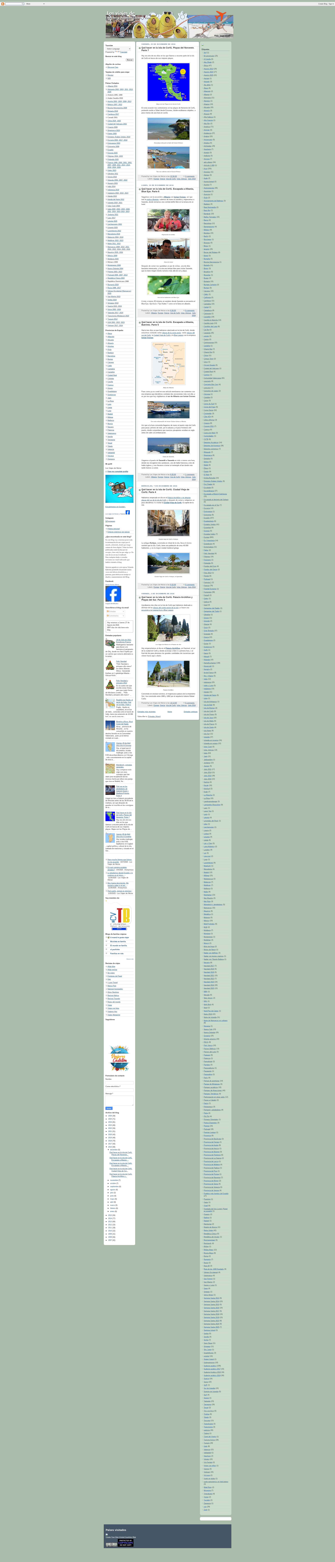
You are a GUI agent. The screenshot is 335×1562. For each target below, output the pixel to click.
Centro (206, 339)
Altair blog (111, 966)
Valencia (111, 449)
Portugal (207, 1129)
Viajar (110, 1005)
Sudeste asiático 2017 (212, 1369)
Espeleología (209, 521)
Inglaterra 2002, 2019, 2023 (118, 193)
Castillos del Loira (210, 326)
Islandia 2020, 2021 (115, 203)
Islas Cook (208, 747)
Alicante (111, 340)
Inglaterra (207, 689)
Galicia (206, 602)
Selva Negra (208, 1295)
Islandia (207, 737)
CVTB (206, 439)
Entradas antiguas (191, 712)
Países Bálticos (210, 1049)
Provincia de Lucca (211, 1161)
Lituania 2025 (113, 228)
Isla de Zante (209, 727)
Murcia (110, 424)
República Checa (210, 1234)
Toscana (207, 1421)
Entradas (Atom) (154, 716)
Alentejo (207, 101)
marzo (112, 1205)
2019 (110, 1138)
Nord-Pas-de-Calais (211, 1011)
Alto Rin (207, 124)
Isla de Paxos (209, 724)
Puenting (207, 1199)
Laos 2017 (111, 218)
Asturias (111, 346)
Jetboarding (208, 760)
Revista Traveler (114, 999)
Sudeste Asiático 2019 (212, 1372)
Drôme (206, 462)
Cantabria (111, 369)
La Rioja (111, 401)
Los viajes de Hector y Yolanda (115, 514)
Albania (167, 197)
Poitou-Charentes (210, 1123)
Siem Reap (208, 1343)
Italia (205, 753)
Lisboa (206, 834)
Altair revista (112, 970)
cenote (206, 336)
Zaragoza (111, 459)
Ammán (207, 130)
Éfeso (206, 468)
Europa (156, 179)
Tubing (206, 1433)
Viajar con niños (210, 1466)
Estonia (207, 531)
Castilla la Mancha (211, 320)
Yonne (206, 1497)
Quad (206, 1206)
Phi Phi (206, 1116)
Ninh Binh (207, 1004)
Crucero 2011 (209, 426)
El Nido (206, 475)
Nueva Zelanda (209, 1032)
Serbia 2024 (112, 300)
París (206, 1078)
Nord (205, 1008)
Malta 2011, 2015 (114, 244)
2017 (110, 1144)
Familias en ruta (116, 954)
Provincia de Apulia (211, 1145)
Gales (206, 599)
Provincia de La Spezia (212, 1158)
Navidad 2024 (209, 985)
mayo (112, 1199)
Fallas (206, 550)
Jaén (205, 756)
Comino (207, 375)
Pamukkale (208, 1061)
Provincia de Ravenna (212, 1177)
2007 (110, 1240)
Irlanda (206, 692)
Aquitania (207, 149)
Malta (206, 892)
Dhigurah (207, 452)
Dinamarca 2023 (114, 130)
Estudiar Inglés (209, 534)
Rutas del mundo (114, 1002)
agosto (113, 1190)
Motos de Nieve (210, 950)
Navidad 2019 (209, 972)
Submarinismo (209, 1363)
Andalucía (207, 133)
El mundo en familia (118, 946)
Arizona (207, 159)
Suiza (206, 1382)
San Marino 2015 (114, 297)
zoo (205, 1507)
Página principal (114, 529)
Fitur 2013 (207, 573)
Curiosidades (209, 436)
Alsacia (206, 114)
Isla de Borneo (209, 708)
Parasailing (208, 1074)
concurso (207, 388)
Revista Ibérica (113, 995)
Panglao (207, 1065)
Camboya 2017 (113, 114)
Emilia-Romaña (209, 478)
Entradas (112, 611)
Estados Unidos (210, 524)
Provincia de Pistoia (211, 1174)
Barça (206, 220)
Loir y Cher (208, 843)
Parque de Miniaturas (212, 1084)
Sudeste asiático (210, 1366)
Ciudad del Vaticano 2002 (117, 124)
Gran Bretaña (209, 631)
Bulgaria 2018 (113, 111)
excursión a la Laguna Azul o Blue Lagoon (157, 610)
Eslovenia (207, 515)
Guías (206, 644)
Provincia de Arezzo (211, 1148)
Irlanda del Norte (210, 695)
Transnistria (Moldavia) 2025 (118, 316)
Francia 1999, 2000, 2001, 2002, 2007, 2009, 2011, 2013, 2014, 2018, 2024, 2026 (120, 165)
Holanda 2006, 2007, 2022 (117, 180)
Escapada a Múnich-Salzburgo (215, 494)
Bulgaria (207, 281)
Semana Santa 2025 (211, 1327)
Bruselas (207, 275)
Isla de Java (208, 718)
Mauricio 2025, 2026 (115, 252)
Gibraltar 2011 (113, 174)
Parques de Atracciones (213, 1090)
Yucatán (207, 1500)
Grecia (162, 179)
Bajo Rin (207, 210)
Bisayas (207, 243)
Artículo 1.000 (209, 165)
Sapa (206, 1288)
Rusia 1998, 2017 (114, 288)
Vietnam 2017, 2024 (115, 326)
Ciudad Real (112, 375)
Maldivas (207, 885)
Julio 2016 (192, 179)
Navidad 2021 (209, 975)
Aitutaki (207, 82)
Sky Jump (207, 1350)
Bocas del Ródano (211, 252)
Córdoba (111, 379)
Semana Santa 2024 (211, 1324)
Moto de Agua (209, 946)
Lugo (109, 411)
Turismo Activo (209, 1440)
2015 (110, 1215)
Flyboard (207, 579)
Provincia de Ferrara (211, 1142)
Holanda (207, 660)
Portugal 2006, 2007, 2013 (117, 275)
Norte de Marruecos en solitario (215, 1021)
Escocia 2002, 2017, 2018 (117, 140)
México (206, 921)
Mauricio (207, 911)
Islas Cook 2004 (114, 206)
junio (112, 1196)
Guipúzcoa (112, 395)
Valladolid (111, 453)
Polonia (206, 1126)
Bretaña (207, 265)
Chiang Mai (208, 349)
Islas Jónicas (182, 179)
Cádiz (110, 366)
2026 (110, 1116)
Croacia (207, 423)
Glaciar (206, 624)
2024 (110, 1122)
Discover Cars (113, 67)
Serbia (206, 1334)
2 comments (190, 176)
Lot (205, 853)
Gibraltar (207, 615)
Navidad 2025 (209, 988)
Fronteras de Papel (115, 976)
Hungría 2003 (113, 183)
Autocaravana (209, 188)
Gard (205, 605)
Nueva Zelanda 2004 (115, 269)
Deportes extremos (211, 449)
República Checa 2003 (116, 278)
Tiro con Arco (209, 1411)
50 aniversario (209, 56)
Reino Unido (208, 1230)
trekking (207, 1430)
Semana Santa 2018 (211, 1314)
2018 (110, 1141)
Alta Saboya (208, 117)
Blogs (206, 246)
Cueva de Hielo (209, 433)
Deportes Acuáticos (211, 442)
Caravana (207, 314)
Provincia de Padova (211, 1168)
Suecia (206, 1379)
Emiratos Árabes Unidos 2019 (119, 137)
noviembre (114, 1180)
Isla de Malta (209, 721)
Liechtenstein (209, 827)
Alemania (207, 98)
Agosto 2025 (208, 75)
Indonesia (207, 682)
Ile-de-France (209, 673)
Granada (207, 634)
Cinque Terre (208, 359)
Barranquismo (209, 227)
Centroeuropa (209, 343)
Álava (110, 334)
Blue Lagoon (178, 335)
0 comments (190, 311)
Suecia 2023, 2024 (115, 306)
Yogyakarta (208, 1494)
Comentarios (113, 616)
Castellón (111, 372)
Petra (206, 1113)
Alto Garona (208, 120)
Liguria (206, 830)
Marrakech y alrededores (213, 905)
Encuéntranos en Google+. (115, 507)
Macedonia (208, 869)
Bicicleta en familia (118, 942)
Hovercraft (208, 666)
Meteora (207, 917)
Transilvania (208, 1424)
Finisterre (207, 560)
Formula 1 (207, 582)
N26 (109, 78)
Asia (205, 169)
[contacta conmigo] (203, 45)
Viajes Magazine (114, 1015)
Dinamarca (208, 455)
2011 (110, 1228)
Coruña (110, 382)
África (206, 66)
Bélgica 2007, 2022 (115, 105)
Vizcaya (111, 456)
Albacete (111, 337)
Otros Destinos (113, 992)
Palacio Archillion (173, 648)
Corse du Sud (209, 404)
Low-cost (207, 856)
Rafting (206, 1218)
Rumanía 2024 (113, 285)
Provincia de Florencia (212, 1155)
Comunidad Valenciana (212, 378)
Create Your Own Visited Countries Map (121, 1537)
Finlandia (207, 563)
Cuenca (110, 385)
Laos (205, 808)
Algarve (207, 104)
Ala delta (207, 85)
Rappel (206, 1221)
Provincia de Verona (211, 1190)
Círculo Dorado (209, 365)
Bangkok (207, 214)
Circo (206, 362)
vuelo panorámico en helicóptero (216, 1482)
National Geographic (115, 989)
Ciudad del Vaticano (211, 368)
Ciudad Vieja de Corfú (162, 335)
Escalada (207, 488)
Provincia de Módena (212, 1165)
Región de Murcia (210, 1227)
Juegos (206, 766)
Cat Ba (206, 330)
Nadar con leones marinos (214, 956)
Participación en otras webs (214, 1097)
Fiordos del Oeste (210, 569)
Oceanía (207, 1036)
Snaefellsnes (209, 1353)
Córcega (207, 394)
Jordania (207, 763)
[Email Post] (195, 176)
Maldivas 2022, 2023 (115, 240)
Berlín (206, 236)
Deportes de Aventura (212, 446)
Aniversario (208, 140)
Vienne (206, 1469)
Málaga (110, 417)
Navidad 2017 (209, 966)
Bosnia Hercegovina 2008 (117, 108)
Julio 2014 (207, 772)
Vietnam (207, 1472)
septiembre (114, 1187)
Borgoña (207, 259)
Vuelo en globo (209, 1479)
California (207, 297)
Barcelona (111, 356)
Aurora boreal (209, 182)
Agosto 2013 (208, 69)
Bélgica (206, 230)
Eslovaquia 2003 (114, 143)
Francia (206, 586)
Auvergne (207, 191)
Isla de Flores (209, 714)
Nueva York (208, 1029)
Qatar (206, 1202)
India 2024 (111, 187)
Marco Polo (112, 986)
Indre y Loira (208, 686)
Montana (207, 934)
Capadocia (208, 310)
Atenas (206, 175)
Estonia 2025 (113, 153)
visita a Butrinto (153, 199)
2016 (110, 1147)
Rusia (206, 1263)
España (110, 150)
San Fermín (208, 1279)
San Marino (208, 1282)
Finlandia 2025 (113, 159)
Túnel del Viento (210, 1437)
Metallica (207, 914)
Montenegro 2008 (114, 265)
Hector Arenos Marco (112, 584)
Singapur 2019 (113, 303)
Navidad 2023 (209, 982)
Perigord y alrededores (212, 1110)
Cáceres (111, 362)
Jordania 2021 (113, 215)
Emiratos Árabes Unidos (213, 481)
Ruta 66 (207, 1266)
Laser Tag (207, 811)
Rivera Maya (208, 1253)
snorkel (206, 1356)
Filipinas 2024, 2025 (115, 156)
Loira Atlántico (209, 847)
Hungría (207, 669)
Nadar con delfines (211, 953)
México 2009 (112, 256)
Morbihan (207, 940)
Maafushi (207, 866)
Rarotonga (207, 1224)
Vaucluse (207, 1456)
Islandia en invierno (211, 740)
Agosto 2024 (208, 72)
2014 (110, 1218)
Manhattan (208, 895)
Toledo (110, 446)
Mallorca (111, 420)
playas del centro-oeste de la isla (165, 608)
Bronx (206, 268)
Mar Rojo (207, 901)
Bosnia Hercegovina (211, 262)
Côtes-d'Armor (209, 420)
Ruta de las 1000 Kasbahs (214, 1269)
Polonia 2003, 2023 (115, 272)
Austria (206, 185)
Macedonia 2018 (114, 234)
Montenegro (208, 937)
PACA (206, 1042)
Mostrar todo (130, 959)
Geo (109, 979)
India (205, 679)
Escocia (207, 508)
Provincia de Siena (211, 1184)
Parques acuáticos (211, 1087)
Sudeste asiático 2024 (212, 1375)
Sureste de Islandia (211, 1392)
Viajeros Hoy (112, 1012)
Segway (207, 1292)
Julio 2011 (207, 769)
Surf (205, 1395)
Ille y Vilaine (208, 676)
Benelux (207, 233)
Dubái (206, 465)
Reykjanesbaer (209, 1240)
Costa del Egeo (209, 407)
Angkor (206, 136)
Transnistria (208, 1427)
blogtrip (206, 249)
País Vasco (208, 1045)
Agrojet (206, 78)
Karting (206, 782)
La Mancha (208, 795)
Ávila (109, 350)
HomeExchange (210, 663)
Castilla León (209, 323)
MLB (205, 927)
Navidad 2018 (209, 969)
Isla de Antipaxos (210, 702)
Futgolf (206, 595)
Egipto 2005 (112, 134)
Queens (207, 1214)
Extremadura (208, 547)
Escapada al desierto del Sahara (216, 500)
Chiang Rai (208, 352)
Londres (207, 850)
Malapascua (208, 879)
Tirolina (206, 1414)
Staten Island (209, 1359)
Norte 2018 (208, 1014)
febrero (113, 1208)
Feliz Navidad (121, 661)
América (207, 127)
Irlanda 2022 (112, 196)
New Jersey (208, 998)
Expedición (208, 544)
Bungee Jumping (210, 285)
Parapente (207, 1071)
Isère (206, 698)
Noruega (207, 1026)
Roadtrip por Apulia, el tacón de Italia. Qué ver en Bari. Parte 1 (124, 702)
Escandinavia (209, 491)
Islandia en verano (211, 743)
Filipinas (207, 557)
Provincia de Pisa (210, 1171)
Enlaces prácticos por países (119, 532)
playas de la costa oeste (171, 333)
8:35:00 (173, 474)
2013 (110, 1222)
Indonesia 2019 (113, 190)
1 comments (190, 474)
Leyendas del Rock (211, 821)
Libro (205, 824)
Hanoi (206, 653)
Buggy (206, 278)
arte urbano (208, 162)
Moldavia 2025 (113, 259)
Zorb (205, 1510)
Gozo (206, 628)
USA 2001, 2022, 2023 (116, 322)
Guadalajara (112, 391)
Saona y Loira (209, 1285)
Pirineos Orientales (211, 1119)
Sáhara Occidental (211, 1272)
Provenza (207, 1136)
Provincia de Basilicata (212, 1139)
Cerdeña (207, 346)
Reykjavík (207, 1243)
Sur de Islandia (209, 1388)
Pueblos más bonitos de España (216, 1194)
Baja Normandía (210, 207)
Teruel (110, 443)
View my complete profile (117, 471)
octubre (113, 1183)
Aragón (206, 153)
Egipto (206, 471)
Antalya (207, 143)
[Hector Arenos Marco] (113, 601)
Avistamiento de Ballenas (213, 201)
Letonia (206, 818)
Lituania (207, 837)
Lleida (110, 408)
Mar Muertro (208, 898)
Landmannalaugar (210, 801)
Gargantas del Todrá (211, 611)
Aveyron (207, 194)
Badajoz (111, 353)
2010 (110, 1231)
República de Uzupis (211, 1237)
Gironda (207, 621)
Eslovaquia (208, 511)
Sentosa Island (209, 1330)
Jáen (109, 398)
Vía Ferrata (208, 1462)
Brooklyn (207, 272)
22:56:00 (173, 176)
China (206, 355)
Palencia (111, 430)
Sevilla (110, 437)
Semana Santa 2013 (211, 1298)
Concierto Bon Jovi (211, 384)
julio (112, 1193)
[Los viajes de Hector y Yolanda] (128, 514)
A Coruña (207, 59)
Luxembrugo (208, 863)
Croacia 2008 (113, 127)
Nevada (207, 995)
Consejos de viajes (211, 391)
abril (112, 1202)
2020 (110, 1135)
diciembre (114, 1150)
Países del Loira (210, 1052)
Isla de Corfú (171, 179)
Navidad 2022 (209, 979)
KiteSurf (207, 789)
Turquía (207, 1443)
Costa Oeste (208, 410)
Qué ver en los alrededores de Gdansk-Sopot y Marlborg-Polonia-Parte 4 (122, 791)
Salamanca (112, 433)
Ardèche (207, 156)
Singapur (207, 1346)
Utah (205, 1446)
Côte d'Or (207, 417)
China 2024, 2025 (114, 121)
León (109, 404)
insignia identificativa (111, 603)
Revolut (110, 75)
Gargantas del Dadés (212, 608)
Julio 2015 (207, 776)
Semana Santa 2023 (211, 1321)
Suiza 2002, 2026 (114, 309)
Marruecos (208, 908)
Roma (206, 1256)
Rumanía (207, 1259)
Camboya (207, 301)
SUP (205, 1385)
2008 (110, 1237)
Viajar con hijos (113, 1008)
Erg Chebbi (208, 484)
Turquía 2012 (113, 319)
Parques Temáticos (211, 1094)
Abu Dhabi (208, 62)
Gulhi (206, 650)
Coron (206, 401)
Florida (206, 576)
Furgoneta (207, 592)
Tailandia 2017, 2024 (115, 313)
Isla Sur (207, 734)
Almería (110, 343)
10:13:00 (173, 703)
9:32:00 (173, 585)
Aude (206, 178)
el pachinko (115, 949)
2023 (110, 1125)
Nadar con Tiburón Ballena (214, 959)
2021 (110, 1131)
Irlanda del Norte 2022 (116, 199)
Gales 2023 (112, 170)
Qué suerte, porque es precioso (119, 891)
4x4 (205, 53)
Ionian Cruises (180, 197)
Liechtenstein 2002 (115, 224)
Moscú (206, 943)
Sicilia (206, 1340)
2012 (110, 1225)
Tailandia (207, 1401)
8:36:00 (173, 311)
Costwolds (208, 413)
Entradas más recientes (147, 712)
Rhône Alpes (208, 1250)
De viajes (111, 973)
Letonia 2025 (112, 221)
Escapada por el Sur (211, 505)
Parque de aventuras (211, 1081)
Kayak (206, 785)
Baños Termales (210, 217)
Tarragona (111, 440)
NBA (205, 992)
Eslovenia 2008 (113, 147)
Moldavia (207, 930)
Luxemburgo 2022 (114, 231)
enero (112, 1211)
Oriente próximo (210, 1039)
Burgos (110, 359)
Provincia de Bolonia (211, 1152)
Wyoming (207, 1490)
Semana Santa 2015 (211, 1304)
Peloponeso (208, 1107)
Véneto (206, 1459)
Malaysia (207, 882)
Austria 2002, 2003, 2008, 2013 (119, 101)
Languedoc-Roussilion (212, 805)
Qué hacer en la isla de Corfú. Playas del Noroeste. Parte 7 (124, 815)
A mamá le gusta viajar (119, 937)
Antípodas (207, 146)
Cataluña (207, 333)
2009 (110, 1234)
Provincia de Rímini (211, 1181)
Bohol (206, 256)
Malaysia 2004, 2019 (115, 237)
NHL (205, 1001)
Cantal (206, 307)
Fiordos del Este (210, 566)
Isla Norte (207, 731)
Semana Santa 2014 (211, 1301)
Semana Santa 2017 (211, 1311)
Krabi (206, 792)
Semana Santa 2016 (211, 1308)
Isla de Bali (208, 705)
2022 (110, 1128)
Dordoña (207, 459)
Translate (123, 52)
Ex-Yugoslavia (209, 540)
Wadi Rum (208, 1487)
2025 (110, 1119)
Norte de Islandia (210, 1017)
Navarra (110, 427)
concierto (207, 381)
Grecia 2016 (112, 177)
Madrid (110, 414)
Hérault (206, 657)
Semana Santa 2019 (211, 1317)
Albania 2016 (112, 86)
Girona (110, 388)
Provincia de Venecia (212, 1187)
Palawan (207, 1055)
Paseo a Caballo (210, 1100)
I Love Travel (113, 983)
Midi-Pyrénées (209, 924)
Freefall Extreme (210, 589)
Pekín (206, 1103)
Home (170, 712)
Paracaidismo (209, 1068)
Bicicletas (207, 239)
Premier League (210, 1132)
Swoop (206, 1398)
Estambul (207, 528)
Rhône (206, 1246)
